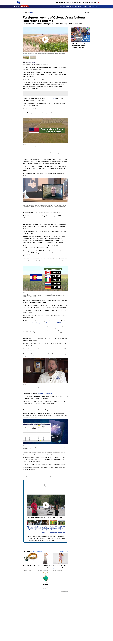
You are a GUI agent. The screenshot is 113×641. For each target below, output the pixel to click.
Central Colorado (73, 6)
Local (61, 2)
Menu (55, 2)
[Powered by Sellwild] (66, 591)
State (61, 6)
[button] (30, 525)
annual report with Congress (45, 393)
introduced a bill (52, 98)
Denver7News (15, 6)
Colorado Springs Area (82, 6)
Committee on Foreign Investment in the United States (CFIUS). (45, 323)
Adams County (66, 6)
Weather (73, 2)
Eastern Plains (91, 6)
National (66, 2)
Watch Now (94, 2)
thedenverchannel (17, 6)
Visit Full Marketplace (63, 551)
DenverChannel (19, 6)
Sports (79, 2)
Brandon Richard (31, 62)
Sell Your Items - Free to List (38, 551)
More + (96, 6)
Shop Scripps (86, 2)
